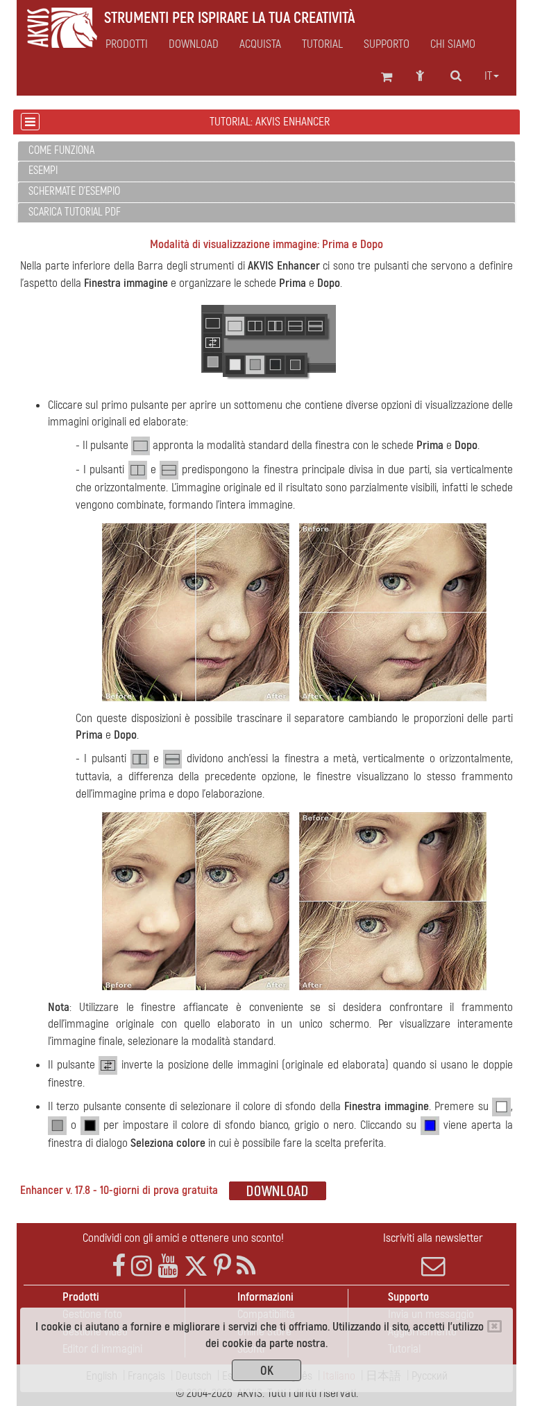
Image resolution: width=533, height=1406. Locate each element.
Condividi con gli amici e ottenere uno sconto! (183, 1238)
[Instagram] (141, 1266)
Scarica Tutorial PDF (74, 212)
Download (194, 44)
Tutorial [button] (322, 44)
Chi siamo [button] (452, 44)
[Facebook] (119, 1266)
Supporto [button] (386, 44)
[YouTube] (168, 1266)
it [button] (488, 76)
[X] (196, 1266)
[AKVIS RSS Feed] (246, 1266)
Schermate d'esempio (74, 191)
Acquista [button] (260, 44)
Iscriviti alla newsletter (433, 1238)
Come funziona (61, 150)
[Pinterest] (222, 1266)
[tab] (266, 151)
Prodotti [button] (126, 44)
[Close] (494, 1326)
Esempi (43, 170)
